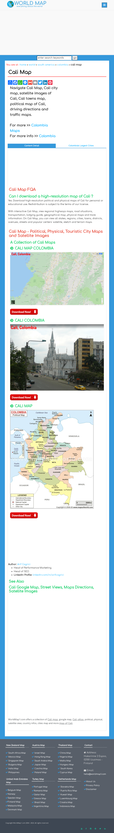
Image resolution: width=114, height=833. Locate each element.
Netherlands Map (67, 779)
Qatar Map (39, 795)
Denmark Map (15, 810)
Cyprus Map (66, 772)
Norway (11, 794)
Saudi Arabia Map (43, 761)
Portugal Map (41, 787)
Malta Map (65, 761)
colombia (62, 65)
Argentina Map (41, 806)
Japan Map (40, 765)
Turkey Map (38, 779)
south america (46, 65)
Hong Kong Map (42, 757)
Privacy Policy (93, 785)
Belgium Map (14, 790)
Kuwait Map (66, 795)
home (23, 65)
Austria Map (38, 745)
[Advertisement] (57, 31)
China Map (65, 753)
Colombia (47, 136)
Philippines (13, 772)
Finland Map (14, 802)
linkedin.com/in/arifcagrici (48, 575)
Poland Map (40, 772)
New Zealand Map (15, 745)
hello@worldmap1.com (95, 774)
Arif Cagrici (23, 564)
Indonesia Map (67, 806)
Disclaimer (91, 789)
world (32, 65)
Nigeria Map (66, 757)
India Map (13, 769)
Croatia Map (66, 802)
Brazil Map (39, 802)
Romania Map (41, 791)
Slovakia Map (67, 787)
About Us (90, 781)
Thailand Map (65, 745)
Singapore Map (16, 761)
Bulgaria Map (15, 765)
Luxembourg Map (68, 798)
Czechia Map (41, 769)
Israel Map (39, 753)
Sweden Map (14, 798)
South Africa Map (17, 753)
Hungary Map (67, 765)
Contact (88, 745)
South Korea (66, 769)
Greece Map (40, 798)
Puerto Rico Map (68, 791)
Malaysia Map (15, 806)
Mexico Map (14, 757)
